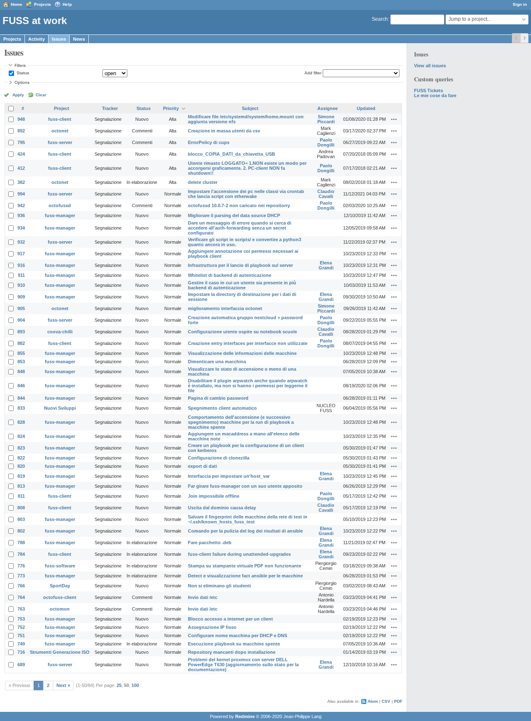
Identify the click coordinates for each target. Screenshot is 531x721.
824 (21, 436)
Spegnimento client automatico (222, 408)
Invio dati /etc (202, 597)
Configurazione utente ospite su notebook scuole (242, 331)
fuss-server (60, 142)
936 (21, 215)
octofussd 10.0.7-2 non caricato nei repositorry (239, 205)
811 (21, 496)
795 (21, 142)
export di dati (202, 466)
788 (21, 542)
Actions (394, 119)
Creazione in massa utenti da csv (224, 130)
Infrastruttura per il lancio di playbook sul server (240, 265)
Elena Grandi (326, 265)
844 (21, 398)
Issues (59, 39)
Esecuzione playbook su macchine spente (234, 643)
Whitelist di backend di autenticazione (229, 275)
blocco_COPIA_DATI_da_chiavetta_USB (231, 154)
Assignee (327, 108)
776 (21, 565)
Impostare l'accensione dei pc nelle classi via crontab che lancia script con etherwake (246, 194)
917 (21, 253)
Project (61, 108)
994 (21, 193)
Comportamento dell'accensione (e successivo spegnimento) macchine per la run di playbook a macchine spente (241, 422)
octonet (59, 130)
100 (135, 685)
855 (21, 353)
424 (21, 154)
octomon (60, 608)
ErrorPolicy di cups (208, 142)
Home (16, 4)
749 (21, 643)
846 (21, 385)
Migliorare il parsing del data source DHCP (234, 215)
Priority (171, 108)
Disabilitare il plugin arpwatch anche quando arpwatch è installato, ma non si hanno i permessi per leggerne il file (247, 385)
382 (21, 182)
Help (67, 4)
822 (21, 457)
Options (22, 82)
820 (21, 466)
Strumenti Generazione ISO (60, 652)
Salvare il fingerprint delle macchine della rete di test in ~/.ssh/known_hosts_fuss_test (247, 519)
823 (21, 447)
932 (21, 242)
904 (21, 320)
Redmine (245, 716)
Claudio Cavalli (325, 194)
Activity (36, 39)
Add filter (313, 73)
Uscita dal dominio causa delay (222, 507)
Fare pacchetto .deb (209, 542)
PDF (398, 701)
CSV (386, 701)
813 (21, 486)
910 (21, 285)
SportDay (60, 585)
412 (21, 168)
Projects (42, 4)
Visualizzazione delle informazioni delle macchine (242, 353)
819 (21, 476)
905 (21, 308)
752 (21, 627)
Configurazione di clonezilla (218, 457)
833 (21, 408)
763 (21, 608)
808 (21, 507)
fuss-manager (60, 215)
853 (21, 361)
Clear (41, 95)
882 (21, 343)
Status (22, 73)
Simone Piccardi (326, 119)
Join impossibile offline (213, 496)
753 (21, 618)
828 (21, 422)
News (79, 39)
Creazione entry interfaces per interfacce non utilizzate (247, 343)
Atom (373, 701)
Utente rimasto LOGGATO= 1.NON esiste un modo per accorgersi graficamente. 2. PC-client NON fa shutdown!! (247, 168)
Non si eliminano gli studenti (219, 585)
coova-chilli (60, 331)
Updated (366, 108)
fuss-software (60, 565)
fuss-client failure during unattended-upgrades (239, 554)
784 (21, 554)
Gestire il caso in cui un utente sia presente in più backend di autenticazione (242, 285)
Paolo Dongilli (325, 142)
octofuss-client (59, 597)
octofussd (60, 205)
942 (21, 205)
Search (380, 19)
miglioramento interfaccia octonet (225, 308)
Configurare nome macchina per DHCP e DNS (237, 635)
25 (119, 685)
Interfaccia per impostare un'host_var (229, 476)
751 (21, 635)
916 (21, 265)
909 (21, 296)
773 (21, 575)
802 (21, 530)
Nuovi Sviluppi (60, 408)
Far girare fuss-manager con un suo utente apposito (245, 486)
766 (21, 585)
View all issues (430, 65)
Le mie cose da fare (435, 95)
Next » (63, 685)
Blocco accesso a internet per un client (230, 618)
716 (21, 652)
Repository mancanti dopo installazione (231, 652)
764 (21, 597)
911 (21, 275)
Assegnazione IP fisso (212, 627)
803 (21, 519)
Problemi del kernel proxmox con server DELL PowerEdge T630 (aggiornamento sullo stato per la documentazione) (243, 664)
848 (21, 371)
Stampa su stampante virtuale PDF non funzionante (244, 565)
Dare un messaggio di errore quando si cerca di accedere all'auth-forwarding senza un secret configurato (239, 227)
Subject (250, 108)
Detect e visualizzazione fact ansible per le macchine (245, 575)
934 (21, 227)
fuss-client (59, 119)
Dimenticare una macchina (217, 361)
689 (21, 664)
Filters (20, 65)
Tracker (110, 108)
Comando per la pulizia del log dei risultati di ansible (245, 530)
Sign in (520, 4)
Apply (18, 95)
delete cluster (202, 182)
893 (21, 331)
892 (21, 130)
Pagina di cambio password (218, 398)
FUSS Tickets (428, 90)
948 (21, 119)
